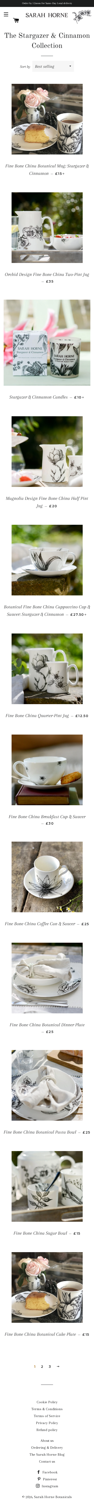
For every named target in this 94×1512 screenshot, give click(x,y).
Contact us (47, 1461)
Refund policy (47, 1430)
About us (47, 1440)
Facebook (49, 1472)
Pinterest (49, 1479)
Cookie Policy (47, 1402)
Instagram (49, 1486)
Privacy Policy (47, 1423)
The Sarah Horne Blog (47, 1454)
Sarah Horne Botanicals (53, 1497)
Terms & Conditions (47, 1409)
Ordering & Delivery (47, 1447)
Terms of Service (47, 1416)
